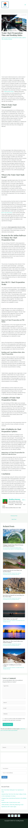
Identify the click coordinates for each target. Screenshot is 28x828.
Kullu (9, 549)
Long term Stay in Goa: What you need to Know (12, 570)
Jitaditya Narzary (14, 499)
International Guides (17, 37)
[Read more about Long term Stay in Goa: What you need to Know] (14, 560)
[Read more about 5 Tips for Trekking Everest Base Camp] (14, 655)
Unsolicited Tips (6, 574)
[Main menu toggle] (25, 4)
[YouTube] (19, 816)
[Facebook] (23, 500)
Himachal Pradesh (14, 547)
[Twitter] (25, 500)
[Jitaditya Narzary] (5, 501)
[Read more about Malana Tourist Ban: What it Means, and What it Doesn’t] (14, 536)
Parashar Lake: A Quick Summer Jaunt (10, 802)
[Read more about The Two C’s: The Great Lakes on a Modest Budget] (14, 632)
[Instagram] (15, 816)
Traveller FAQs (19, 667)
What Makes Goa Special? (10, 619)
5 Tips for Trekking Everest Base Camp (12, 665)
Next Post (14, 519)
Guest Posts (14, 573)
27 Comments (6, 547)
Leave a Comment (6, 37)
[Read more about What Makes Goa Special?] (14, 610)
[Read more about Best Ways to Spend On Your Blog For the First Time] (14, 585)
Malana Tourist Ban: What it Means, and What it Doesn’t (13, 545)
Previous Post (14, 515)
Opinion (24, 37)
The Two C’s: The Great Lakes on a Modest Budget (13, 641)
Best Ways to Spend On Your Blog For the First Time (13, 595)
